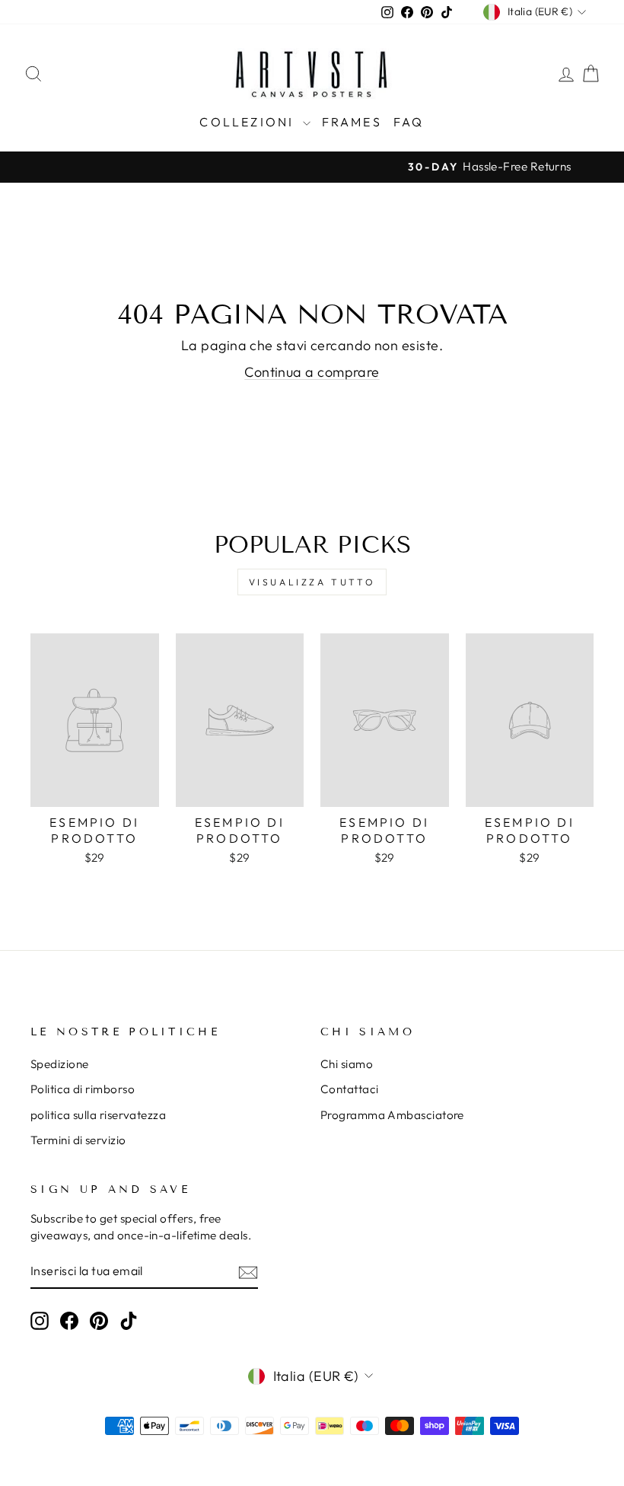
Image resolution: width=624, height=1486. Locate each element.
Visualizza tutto (312, 582)
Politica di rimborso (82, 1089)
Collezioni (248, 121)
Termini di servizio (78, 1140)
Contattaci (349, 1089)
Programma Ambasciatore (392, 1115)
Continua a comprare (312, 372)
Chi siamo (346, 1064)
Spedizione (59, 1064)
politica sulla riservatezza (98, 1115)
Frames (352, 121)
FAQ (409, 121)
